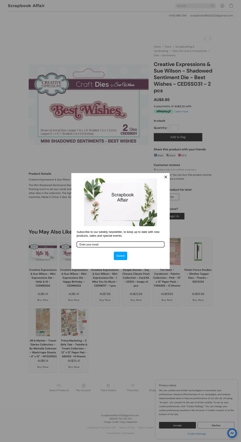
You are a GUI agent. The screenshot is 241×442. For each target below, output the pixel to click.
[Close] (166, 177)
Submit (120, 255)
